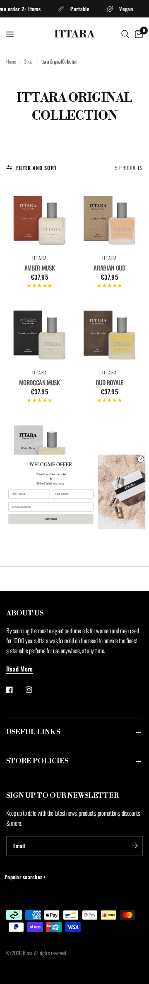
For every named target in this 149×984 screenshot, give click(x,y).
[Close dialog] (140, 459)
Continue (51, 518)
